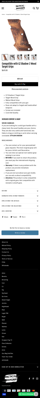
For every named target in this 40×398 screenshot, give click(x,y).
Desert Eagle (6, 300)
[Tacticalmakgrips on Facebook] (29, 378)
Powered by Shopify (6, 385)
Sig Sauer (5, 293)
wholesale (5, 360)
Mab (3, 310)
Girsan (4, 333)
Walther (4, 326)
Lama (3, 330)
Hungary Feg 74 (7, 340)
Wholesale (5, 265)
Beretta (4, 276)
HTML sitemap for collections (11, 206)
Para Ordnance (6, 343)
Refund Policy (6, 245)
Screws (4, 346)
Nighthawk (5, 306)
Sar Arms (4, 296)
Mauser (4, 323)
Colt (3, 283)
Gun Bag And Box (7, 353)
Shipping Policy (7, 248)
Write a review (20, 233)
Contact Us (5, 252)
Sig (3, 290)
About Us (5, 242)
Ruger (4, 316)
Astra (3, 273)
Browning (5, 280)
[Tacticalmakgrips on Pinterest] (33, 378)
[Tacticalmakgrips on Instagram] (37, 378)
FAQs (3, 262)
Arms (3, 350)
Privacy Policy (6, 255)
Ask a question (7, 211)
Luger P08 (5, 313)
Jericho (4, 303)
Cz (2, 286)
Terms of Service (7, 259)
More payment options (20, 89)
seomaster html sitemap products (13, 196)
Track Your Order (7, 356)
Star (3, 336)
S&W (3, 320)
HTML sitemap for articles (10, 201)
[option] (20, 35)
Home (3, 14)
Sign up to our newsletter (13, 367)
